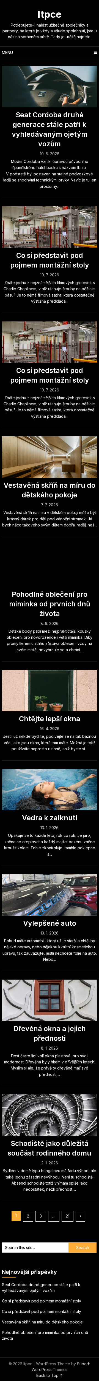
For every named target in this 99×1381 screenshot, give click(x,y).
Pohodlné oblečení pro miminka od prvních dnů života (49, 604)
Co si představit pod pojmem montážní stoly (41, 1301)
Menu (7, 52)
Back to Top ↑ (49, 1375)
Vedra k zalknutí (49, 818)
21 (67, 1216)
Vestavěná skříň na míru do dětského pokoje (42, 1322)
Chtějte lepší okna (49, 719)
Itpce (50, 14)
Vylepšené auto (49, 923)
